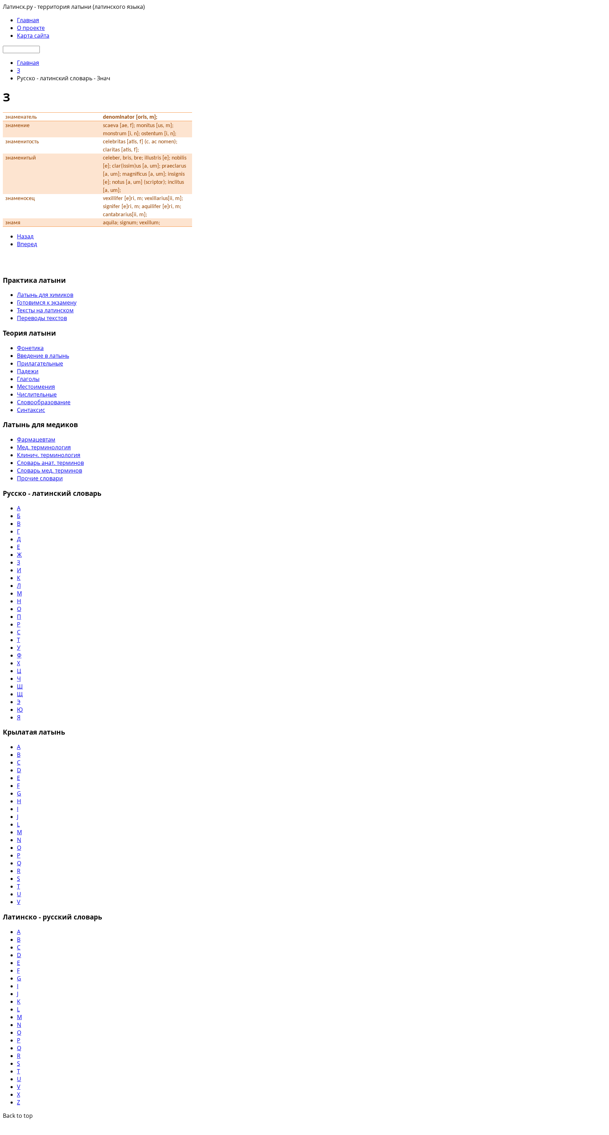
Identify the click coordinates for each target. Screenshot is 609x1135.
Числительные (37, 394)
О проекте (31, 28)
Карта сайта (33, 35)
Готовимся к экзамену (46, 302)
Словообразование (43, 402)
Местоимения (36, 387)
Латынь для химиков (45, 295)
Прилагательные (40, 363)
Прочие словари (40, 478)
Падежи (27, 371)
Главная (28, 20)
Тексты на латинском (45, 310)
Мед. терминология (44, 447)
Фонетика (30, 348)
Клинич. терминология (48, 455)
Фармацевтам (36, 439)
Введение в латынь (43, 356)
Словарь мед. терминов (49, 470)
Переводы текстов (42, 318)
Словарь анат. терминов (50, 463)
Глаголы (28, 379)
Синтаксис (31, 410)
